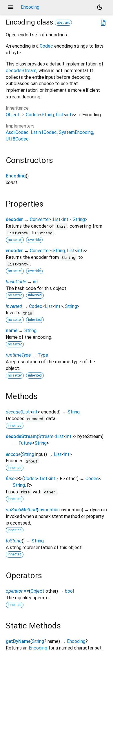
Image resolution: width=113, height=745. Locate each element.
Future (25, 443)
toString (14, 541)
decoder (14, 219)
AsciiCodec (17, 132)
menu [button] (10, 7)
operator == (17, 591)
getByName (18, 641)
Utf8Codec (17, 139)
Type (43, 355)
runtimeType (18, 355)
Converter (40, 219)
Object (13, 114)
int (69, 114)
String (48, 114)
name (11, 330)
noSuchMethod (21, 509)
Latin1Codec (44, 132)
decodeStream (21, 70)
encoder (14, 250)
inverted (14, 306)
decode (13, 412)
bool (69, 591)
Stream (45, 436)
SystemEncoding (76, 132)
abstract (63, 22)
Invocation (49, 509)
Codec (46, 46)
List (60, 114)
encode (13, 454)
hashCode (16, 281)
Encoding (16, 176)
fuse (10, 478)
